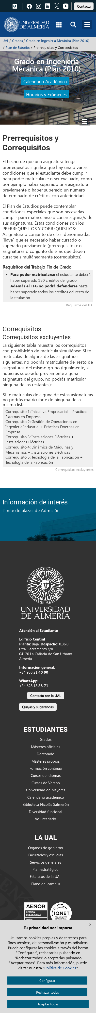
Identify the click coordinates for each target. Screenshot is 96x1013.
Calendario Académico (45, 81)
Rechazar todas (47, 992)
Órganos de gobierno (45, 847)
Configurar (47, 980)
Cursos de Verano (46, 782)
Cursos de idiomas (46, 775)
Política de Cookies (60, 967)
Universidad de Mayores (45, 789)
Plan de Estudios (18, 47)
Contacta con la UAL (45, 695)
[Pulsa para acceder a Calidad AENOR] (48, 912)
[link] (84, 5)
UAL (5, 40)
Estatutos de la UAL (45, 876)
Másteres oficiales (45, 746)
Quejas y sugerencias (38, 707)
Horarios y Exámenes (46, 94)
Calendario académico (45, 797)
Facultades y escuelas (45, 854)
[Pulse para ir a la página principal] (26, 24)
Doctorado (45, 753)
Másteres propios (46, 761)
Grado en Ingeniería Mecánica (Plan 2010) (57, 40)
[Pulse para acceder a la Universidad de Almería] (45, 592)
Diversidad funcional (45, 811)
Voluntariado (45, 818)
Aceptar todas (48, 1004)
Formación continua (46, 768)
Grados (17, 40)
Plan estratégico (45, 869)
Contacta (84, 6)
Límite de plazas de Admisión (31, 510)
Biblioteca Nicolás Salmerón (46, 804)
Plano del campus (45, 883)
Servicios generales (45, 862)
